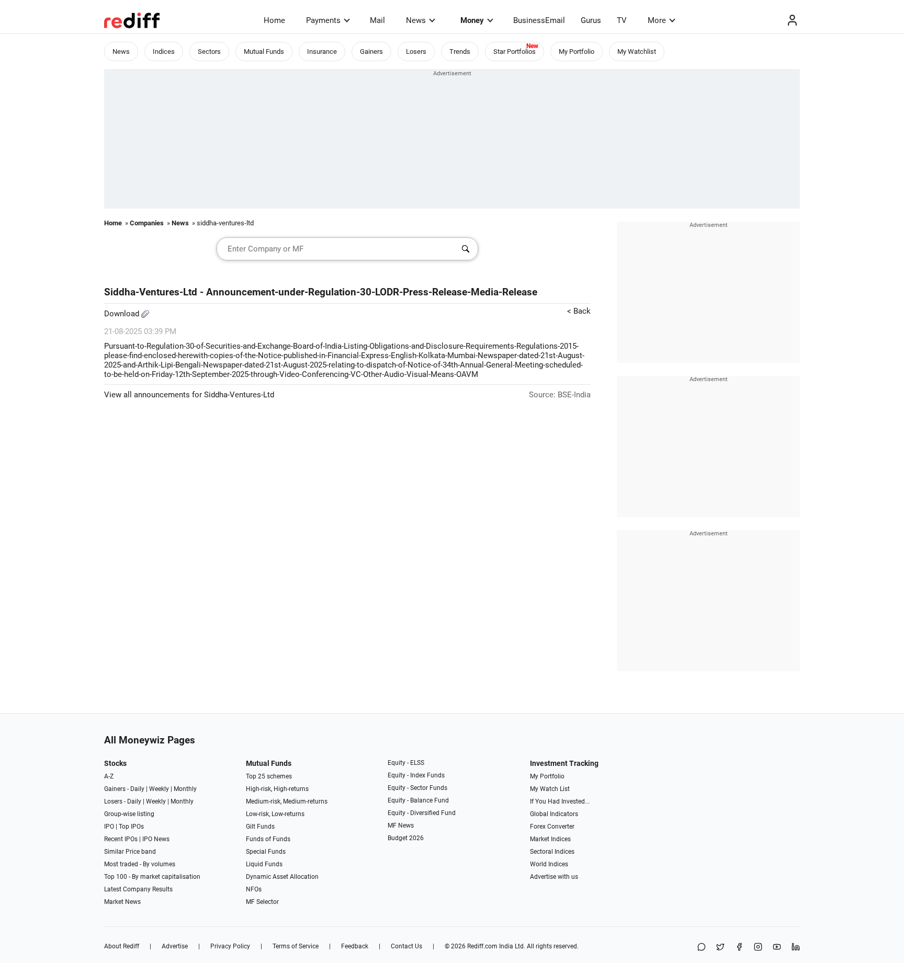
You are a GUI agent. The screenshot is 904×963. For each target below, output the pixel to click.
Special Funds (266, 851)
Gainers (371, 51)
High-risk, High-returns (277, 789)
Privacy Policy (230, 946)
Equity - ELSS (406, 762)
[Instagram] (758, 948)
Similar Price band (130, 851)
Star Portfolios (514, 51)
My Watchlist (636, 51)
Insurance (322, 51)
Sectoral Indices (552, 851)
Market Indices (550, 839)
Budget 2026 (406, 838)
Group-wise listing (129, 814)
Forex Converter (552, 826)
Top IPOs (131, 826)
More (657, 20)
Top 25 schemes (269, 776)
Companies (147, 223)
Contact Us (406, 946)
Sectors (209, 51)
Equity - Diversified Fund (422, 813)
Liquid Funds (264, 864)
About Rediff (121, 946)
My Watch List (550, 789)
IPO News (156, 839)
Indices (164, 51)
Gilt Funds (260, 826)
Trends (459, 51)
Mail (377, 20)
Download (122, 313)
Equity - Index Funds (416, 775)
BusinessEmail (539, 20)
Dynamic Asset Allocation (282, 876)
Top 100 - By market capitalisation (152, 876)
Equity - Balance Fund (418, 800)
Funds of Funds (268, 839)
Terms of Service (296, 946)
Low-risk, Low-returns (275, 814)
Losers (416, 51)
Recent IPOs (121, 839)
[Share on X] (720, 948)
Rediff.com (482, 946)
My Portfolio (576, 51)
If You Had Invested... (560, 801)
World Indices (549, 864)
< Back (579, 311)
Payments (323, 20)
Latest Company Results (138, 889)
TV (622, 20)
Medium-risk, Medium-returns (286, 801)
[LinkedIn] (796, 948)
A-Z (109, 776)
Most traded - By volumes (139, 864)
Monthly (185, 789)
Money (472, 20)
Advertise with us (554, 876)
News (416, 20)
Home (274, 20)
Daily (137, 789)
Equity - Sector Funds (417, 788)
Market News (122, 901)
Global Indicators (554, 814)
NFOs (254, 889)
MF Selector (262, 901)
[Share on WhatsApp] (701, 948)
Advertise (175, 946)
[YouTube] (777, 948)
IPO (109, 826)
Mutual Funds (264, 51)
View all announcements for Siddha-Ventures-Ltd (189, 394)
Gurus (591, 20)
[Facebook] (739, 948)
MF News (401, 825)
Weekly (159, 789)
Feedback (354, 946)
